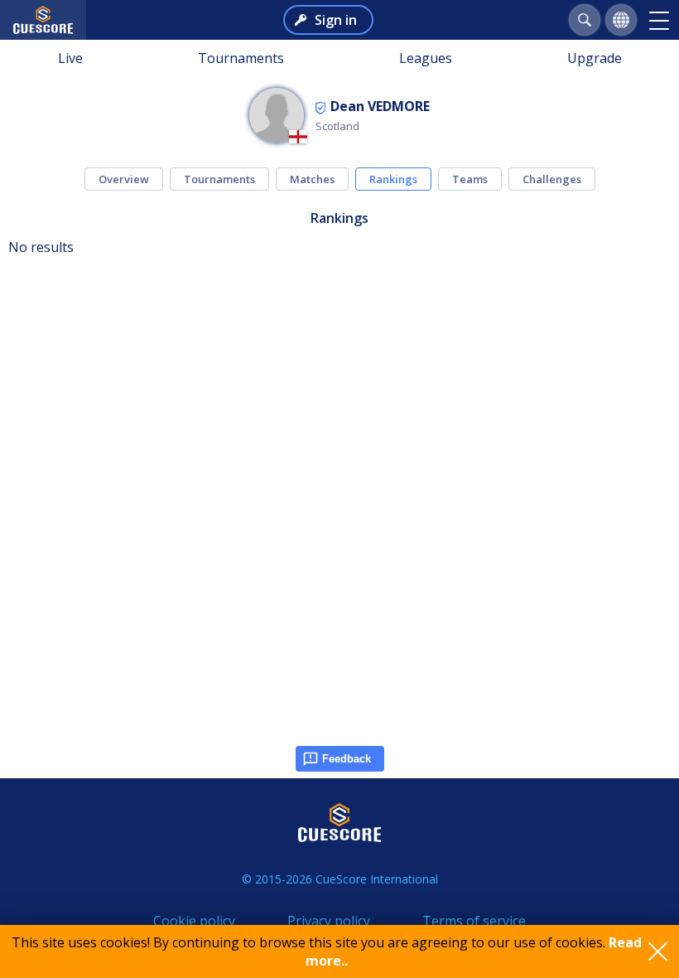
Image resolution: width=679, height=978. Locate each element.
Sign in (336, 20)
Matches (312, 179)
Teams (470, 179)
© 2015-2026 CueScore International (340, 879)
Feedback (346, 759)
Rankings (393, 179)
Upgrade (594, 58)
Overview (124, 179)
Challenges (551, 179)
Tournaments (241, 58)
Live (70, 58)
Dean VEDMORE (380, 106)
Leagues (425, 58)
